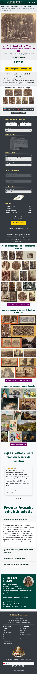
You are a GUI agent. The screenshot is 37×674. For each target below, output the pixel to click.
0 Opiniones (22, 112)
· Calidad (22, 632)
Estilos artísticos (10, 6)
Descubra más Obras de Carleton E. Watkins (18, 380)
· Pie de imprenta (7, 632)
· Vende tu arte (23, 630)
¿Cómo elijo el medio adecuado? (14, 558)
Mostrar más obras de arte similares (18, 304)
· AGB (4, 635)
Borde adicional (8, 128)
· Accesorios (22, 637)
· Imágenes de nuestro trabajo (27, 635)
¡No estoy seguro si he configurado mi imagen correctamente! (16, 565)
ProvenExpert (15, 491)
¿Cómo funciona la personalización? (16, 519)
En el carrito (19, 223)
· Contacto (5, 630)
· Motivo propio (23, 628)
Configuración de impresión (20, 69)
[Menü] (2, 2)
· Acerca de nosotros (7, 643)
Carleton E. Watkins (26, 6)
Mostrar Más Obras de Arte (18, 444)
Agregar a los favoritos (26, 109)
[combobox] (18, 130)
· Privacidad (5, 637)
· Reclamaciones (6, 641)
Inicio (2, 6)
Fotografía (17, 6)
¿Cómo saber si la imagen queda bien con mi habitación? (18, 551)
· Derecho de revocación (8, 639)
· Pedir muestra (23, 639)
